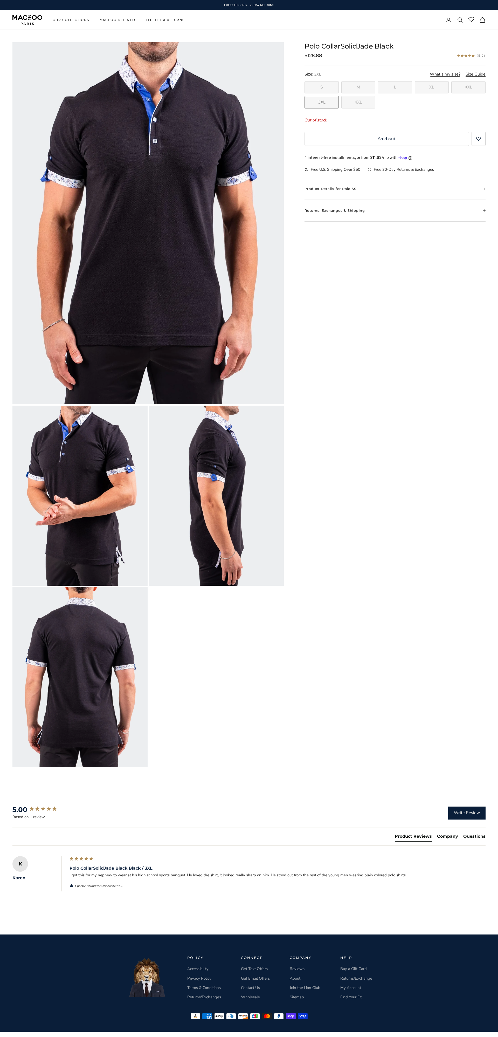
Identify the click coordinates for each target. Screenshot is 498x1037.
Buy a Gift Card (353, 968)
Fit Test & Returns (165, 20)
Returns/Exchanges (204, 997)
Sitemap (297, 997)
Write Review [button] (467, 813)
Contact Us (250, 987)
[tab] (413, 837)
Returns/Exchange (356, 978)
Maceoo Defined (117, 20)
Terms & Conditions (204, 987)
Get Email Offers (255, 978)
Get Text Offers (254, 968)
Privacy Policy (199, 978)
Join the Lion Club (305, 987)
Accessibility (198, 968)
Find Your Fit (351, 997)
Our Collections (71, 20)
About (295, 978)
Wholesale (250, 997)
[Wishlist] (471, 20)
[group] (39, 809)
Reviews (297, 968)
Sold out (387, 138)
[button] (478, 139)
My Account (350, 987)
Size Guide (476, 74)
